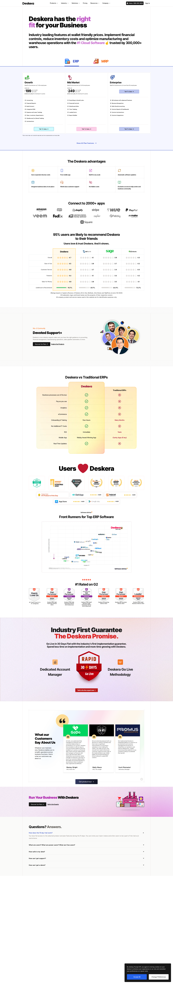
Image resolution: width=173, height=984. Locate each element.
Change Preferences (158, 977)
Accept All (136, 977)
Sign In (147, 3)
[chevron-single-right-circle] (141, 779)
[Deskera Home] (28, 3)
